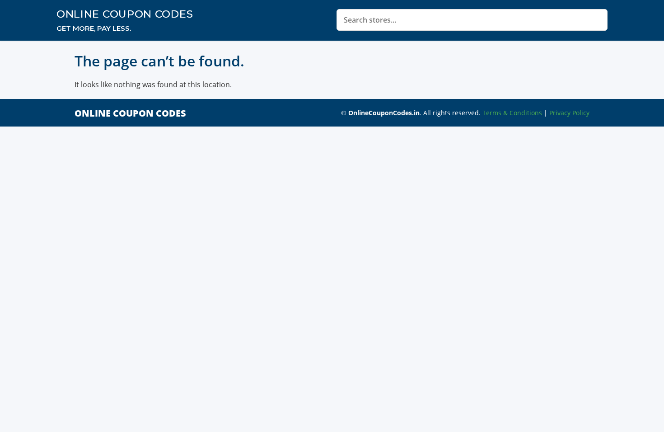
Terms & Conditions (512, 112)
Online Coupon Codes (124, 14)
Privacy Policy (569, 112)
